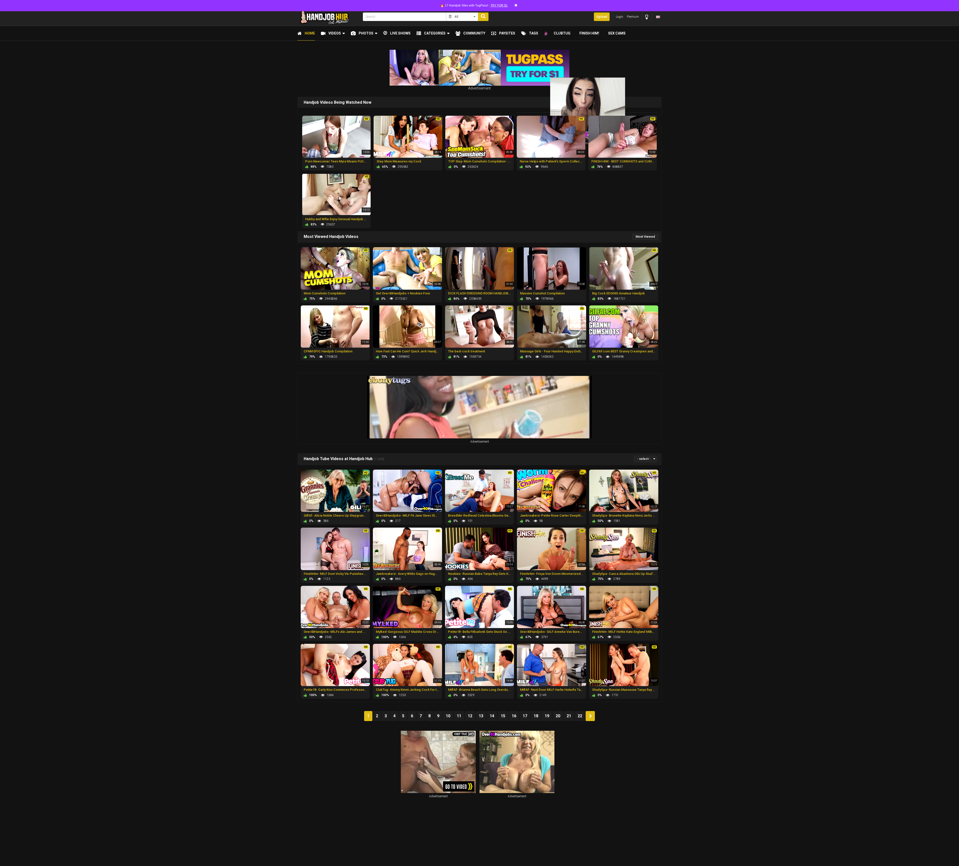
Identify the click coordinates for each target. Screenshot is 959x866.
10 (448, 716)
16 (514, 716)
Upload (601, 16)
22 (580, 716)
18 (536, 716)
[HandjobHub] (328, 16)
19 (547, 716)
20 (558, 716)
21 (569, 716)
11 (459, 716)
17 (525, 716)
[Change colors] (646, 16)
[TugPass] (479, 67)
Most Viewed (645, 236)
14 (492, 716)
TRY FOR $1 (499, 5)
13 (481, 716)
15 (503, 716)
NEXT (590, 716)
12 (470, 716)
